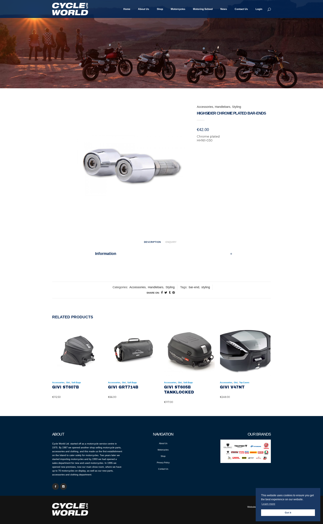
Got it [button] (288, 512)
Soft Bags (76, 382)
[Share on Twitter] (165, 292)
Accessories (205, 106)
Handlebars (222, 106)
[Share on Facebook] (162, 292)
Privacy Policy (163, 462)
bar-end (194, 287)
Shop (163, 456)
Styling (236, 106)
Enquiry (171, 242)
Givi (68, 382)
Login (259, 9)
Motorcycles (163, 450)
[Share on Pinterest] (173, 292)
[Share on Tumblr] (170, 292)
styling (205, 287)
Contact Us (163, 469)
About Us (163, 443)
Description (152, 242)
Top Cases (244, 382)
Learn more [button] (268, 503)
